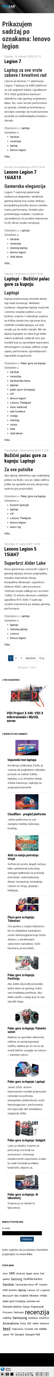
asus (36, 1273)
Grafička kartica (32, 1279)
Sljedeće (30, 658)
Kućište (13, 1290)
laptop (14, 145)
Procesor (8, 1312)
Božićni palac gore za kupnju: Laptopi (25, 458)
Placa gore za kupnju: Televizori (21, 919)
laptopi (14, 385)
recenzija (15, 141)
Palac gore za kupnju (33, 363)
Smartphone (11, 1323)
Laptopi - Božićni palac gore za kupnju (27, 281)
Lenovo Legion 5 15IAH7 (20, 551)
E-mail (6, 1228)
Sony (23, 1323)
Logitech (45, 1290)
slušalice (33, 1317)
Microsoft (8, 1295)
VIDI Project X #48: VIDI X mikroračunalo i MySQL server (25, 717)
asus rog (15, 527)
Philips (26, 1306)
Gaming (14, 420)
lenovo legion (18, 150)
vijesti (6, 1334)
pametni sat (33, 1301)
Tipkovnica (17, 1329)
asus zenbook (18, 407)
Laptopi (25, 128)
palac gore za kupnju (22, 389)
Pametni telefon (12, 1306)
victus (13, 424)
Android (20, 1273)
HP (12, 394)
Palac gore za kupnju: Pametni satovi (27, 1030)
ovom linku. (26, 1254)
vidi (36, 1329)
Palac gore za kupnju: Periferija (21, 976)
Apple (29, 1273)
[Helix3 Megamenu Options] (46, 6)
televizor (44, 1323)
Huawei (43, 1284)
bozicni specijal (19, 505)
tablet (36, 1323)
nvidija (14, 415)
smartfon (44, 1317)
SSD (29, 1323)
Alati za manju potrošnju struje (23, 857)
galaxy (6, 1279)
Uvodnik (28, 1329)
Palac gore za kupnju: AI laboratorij (23, 1196)
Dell (42, 1273)
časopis (19, 1334)
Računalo (19, 1312)
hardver (14, 137)
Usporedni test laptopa (22, 760)
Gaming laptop (19, 248)
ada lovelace (17, 411)
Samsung (20, 1318)
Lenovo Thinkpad (20, 402)
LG (37, 1290)
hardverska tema (20, 380)
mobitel (24, 1295)
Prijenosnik (37, 1306)
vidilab (43, 1329)
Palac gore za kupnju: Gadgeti (26, 1140)
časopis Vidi (32, 1334)
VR (11, 1334)
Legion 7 (12, 61)
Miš (16, 1295)
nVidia (43, 1295)
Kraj (41, 658)
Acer (5, 1273)
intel (12, 429)
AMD (12, 1273)
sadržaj (7, 1317)
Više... (7, 156)
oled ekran (16, 256)
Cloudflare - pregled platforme (27, 814)
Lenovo (14, 633)
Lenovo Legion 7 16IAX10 (20, 174)
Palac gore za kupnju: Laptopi (26, 1081)
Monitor (34, 1295)
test (7, 1329)
